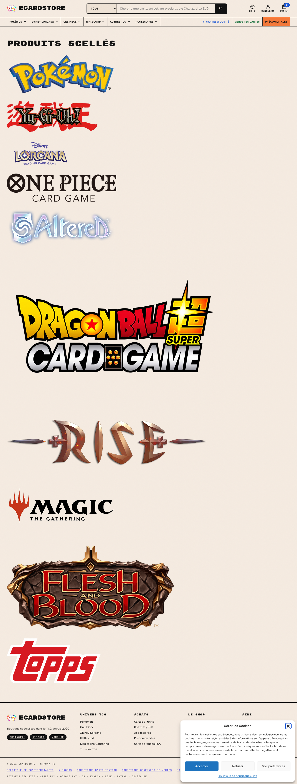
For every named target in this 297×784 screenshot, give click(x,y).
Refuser (237, 766)
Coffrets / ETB (143, 727)
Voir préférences (273, 766)
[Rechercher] (220, 8)
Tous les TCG (88, 749)
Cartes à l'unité (217, 21)
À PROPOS (65, 770)
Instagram (17, 737)
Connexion (268, 11)
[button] (288, 726)
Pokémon (86, 721)
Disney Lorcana (90, 733)
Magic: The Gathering (94, 744)
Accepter (201, 766)
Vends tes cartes (247, 21)
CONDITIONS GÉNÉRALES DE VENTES (147, 770)
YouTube (58, 737)
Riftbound (87, 738)
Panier (284, 7)
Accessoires (142, 733)
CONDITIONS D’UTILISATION (97, 770)
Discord (38, 737)
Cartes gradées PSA (147, 744)
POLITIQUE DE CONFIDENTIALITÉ (238, 776)
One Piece (87, 727)
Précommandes (276, 21)
